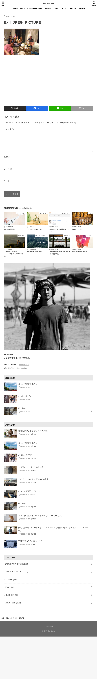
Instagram (49, 626)
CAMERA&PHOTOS (16, 564)
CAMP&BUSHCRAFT (16, 572)
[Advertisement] (24, 80)
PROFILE (82, 8)
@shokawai (24, 365)
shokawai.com (22, 368)
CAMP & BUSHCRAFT (34, 8)
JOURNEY (47, 8)
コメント (9, 129)
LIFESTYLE (72, 8)
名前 (7, 157)
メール (8, 169)
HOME (5, 618)
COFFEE (56, 8)
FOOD (64, 8)
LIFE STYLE (12, 603)
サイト (7, 181)
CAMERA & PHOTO (18, 8)
